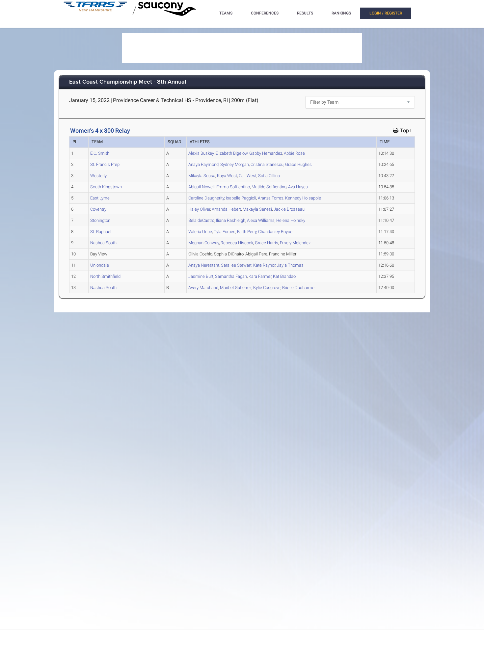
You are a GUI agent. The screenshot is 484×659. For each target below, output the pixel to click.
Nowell (201, 186)
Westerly (98, 175)
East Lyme (100, 198)
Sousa (201, 175)
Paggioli (241, 198)
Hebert (226, 209)
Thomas (290, 265)
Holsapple (303, 198)
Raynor (264, 265)
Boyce (275, 231)
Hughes (298, 164)
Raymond (203, 164)
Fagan (231, 276)
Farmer (260, 276)
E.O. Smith (99, 153)
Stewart (236, 265)
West (227, 175)
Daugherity (206, 198)
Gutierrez (236, 287)
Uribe (200, 231)
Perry (246, 231)
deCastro (201, 220)
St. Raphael (100, 231)
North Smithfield (105, 276)
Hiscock (237, 242)
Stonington (100, 220)
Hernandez (265, 153)
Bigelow (231, 153)
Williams (261, 220)
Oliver (199, 209)
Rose (294, 153)
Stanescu (267, 164)
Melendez (295, 242)
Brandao (284, 276)
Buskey (201, 153)
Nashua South (103, 242)
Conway (203, 242)
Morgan (234, 164)
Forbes (224, 231)
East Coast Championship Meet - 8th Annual (127, 82)
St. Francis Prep (105, 164)
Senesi (257, 209)
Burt (200, 276)
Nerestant (203, 265)
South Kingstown (106, 186)
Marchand (203, 287)
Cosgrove (267, 287)
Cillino (269, 175)
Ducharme (298, 287)
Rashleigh (230, 220)
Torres (270, 198)
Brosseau (289, 209)
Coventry (98, 209)
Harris (266, 242)
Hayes (298, 186)
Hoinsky (290, 220)
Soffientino (233, 186)
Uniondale (99, 265)
